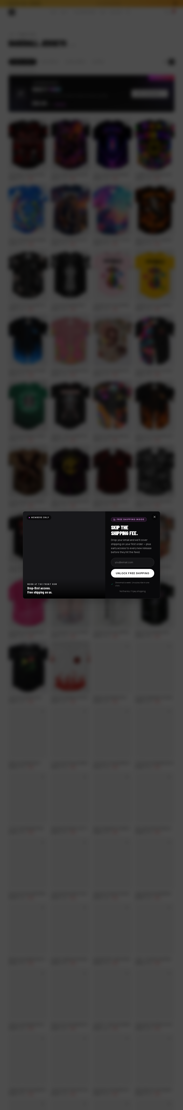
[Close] (154, 517)
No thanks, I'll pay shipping (133, 591)
